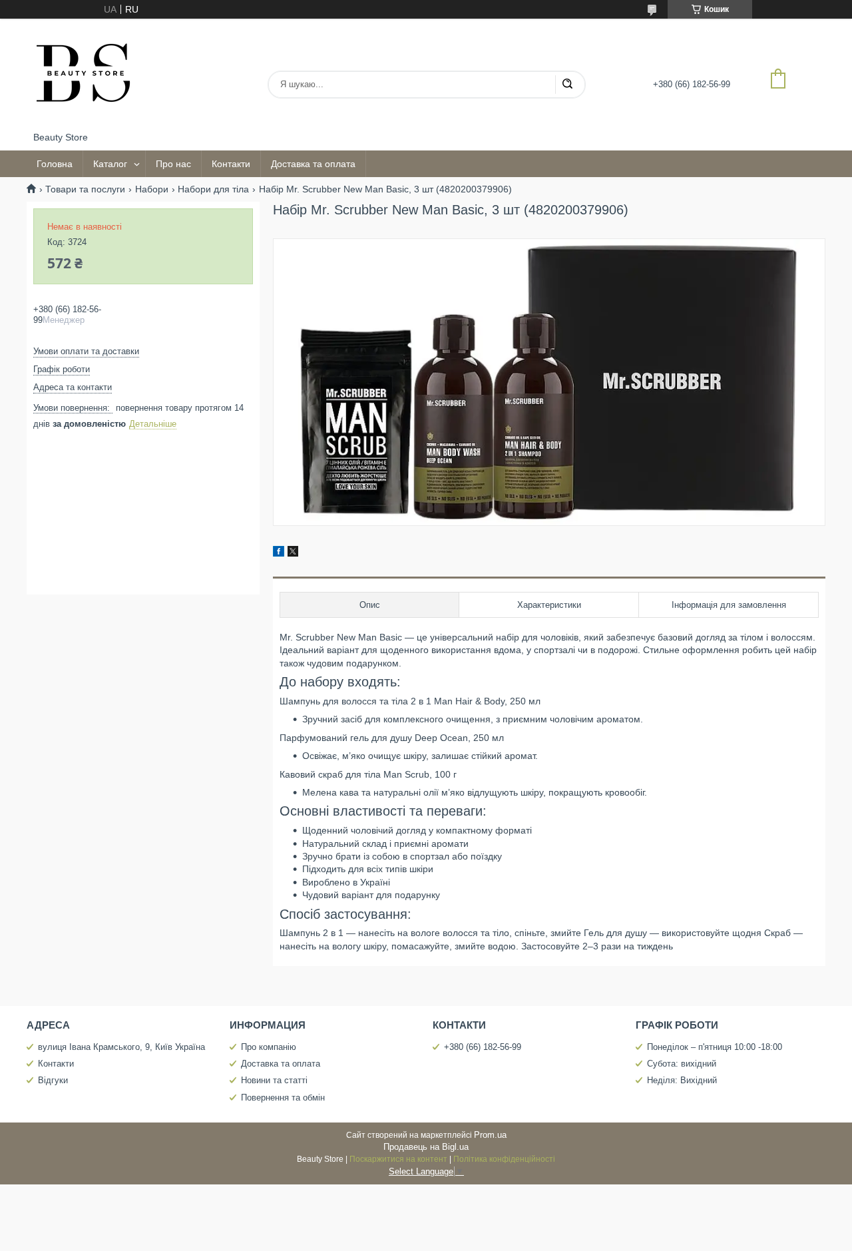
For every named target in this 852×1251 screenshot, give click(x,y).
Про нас (173, 163)
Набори (151, 189)
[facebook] (278, 553)
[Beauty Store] (83, 75)
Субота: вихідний (681, 1064)
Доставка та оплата (313, 163)
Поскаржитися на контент (398, 1159)
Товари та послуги (85, 189)
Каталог (110, 163)
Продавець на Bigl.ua (426, 1147)
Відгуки (53, 1080)
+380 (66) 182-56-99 (482, 1047)
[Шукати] (567, 84)
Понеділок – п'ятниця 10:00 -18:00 (714, 1047)
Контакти (231, 163)
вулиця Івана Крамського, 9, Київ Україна (121, 1047)
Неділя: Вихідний (682, 1080)
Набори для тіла (213, 189)
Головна (55, 163)
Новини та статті (274, 1080)
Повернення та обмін (283, 1098)
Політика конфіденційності (504, 1159)
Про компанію (268, 1047)
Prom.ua (490, 1135)
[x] (293, 553)
